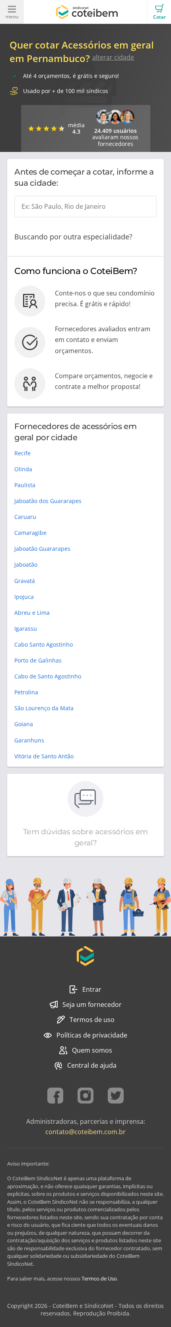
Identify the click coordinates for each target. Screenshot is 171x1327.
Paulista (24, 485)
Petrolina (26, 692)
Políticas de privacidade (91, 1035)
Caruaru (25, 517)
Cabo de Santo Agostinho (47, 676)
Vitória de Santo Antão (44, 756)
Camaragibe (30, 532)
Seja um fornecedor (92, 1004)
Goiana (23, 724)
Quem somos (92, 1050)
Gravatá (24, 581)
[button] (159, 12)
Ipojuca (24, 596)
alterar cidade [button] (113, 57)
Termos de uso (92, 1019)
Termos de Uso (99, 1278)
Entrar (91, 989)
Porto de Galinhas (38, 660)
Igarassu (25, 628)
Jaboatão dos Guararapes (48, 501)
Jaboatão (25, 564)
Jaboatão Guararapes (42, 548)
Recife (22, 453)
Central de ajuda (92, 1065)
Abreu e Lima (32, 612)
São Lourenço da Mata (44, 708)
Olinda (23, 469)
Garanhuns (29, 740)
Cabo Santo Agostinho (43, 644)
